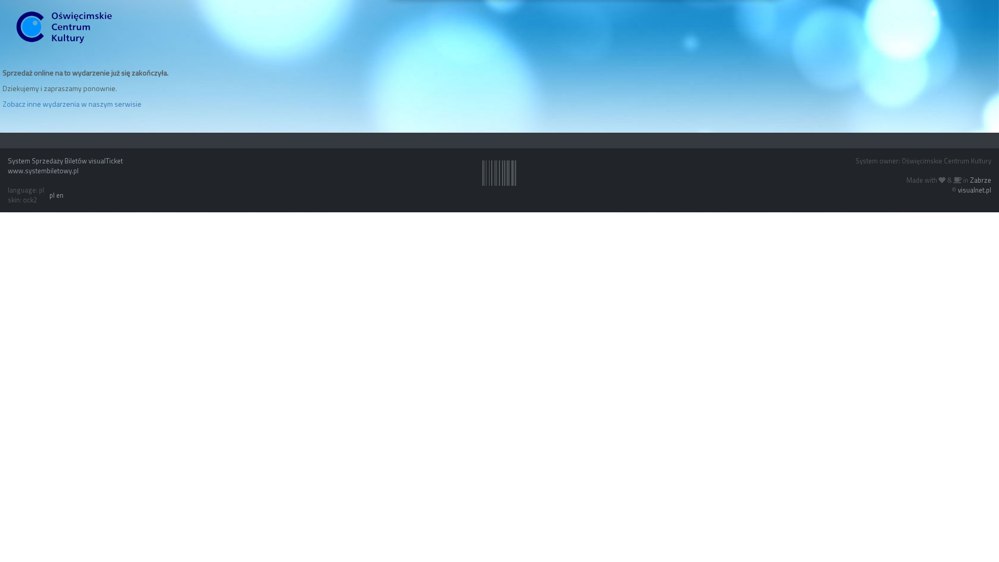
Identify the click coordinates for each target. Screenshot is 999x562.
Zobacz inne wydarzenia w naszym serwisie (72, 103)
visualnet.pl (974, 190)
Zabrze (980, 180)
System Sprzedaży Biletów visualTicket (65, 161)
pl (52, 195)
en (59, 195)
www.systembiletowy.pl (43, 170)
